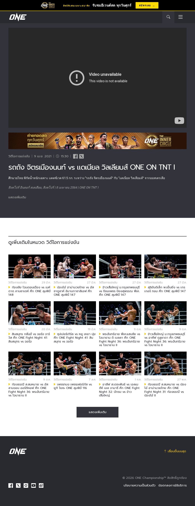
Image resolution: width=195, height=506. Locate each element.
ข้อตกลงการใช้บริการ (172, 485)
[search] (168, 17)
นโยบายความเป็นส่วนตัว (139, 485)
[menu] (180, 17)
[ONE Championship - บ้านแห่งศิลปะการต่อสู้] (17, 17)
